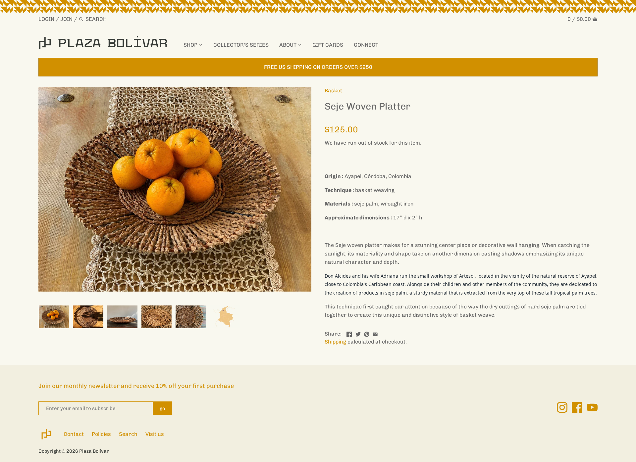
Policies (101, 434)
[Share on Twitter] (358, 333)
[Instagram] (562, 407)
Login (46, 19)
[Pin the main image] (366, 333)
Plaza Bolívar (94, 451)
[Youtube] (592, 407)
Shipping (335, 342)
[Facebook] (577, 407)
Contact (74, 434)
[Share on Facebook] (349, 333)
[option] (53, 316)
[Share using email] (375, 333)
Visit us (154, 434)
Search (128, 434)
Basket (333, 90)
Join (66, 19)
